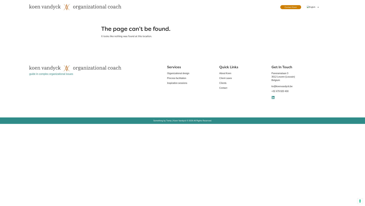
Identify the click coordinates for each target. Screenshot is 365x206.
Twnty (169, 120)
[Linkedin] (273, 97)
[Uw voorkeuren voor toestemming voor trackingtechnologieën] (360, 201)
